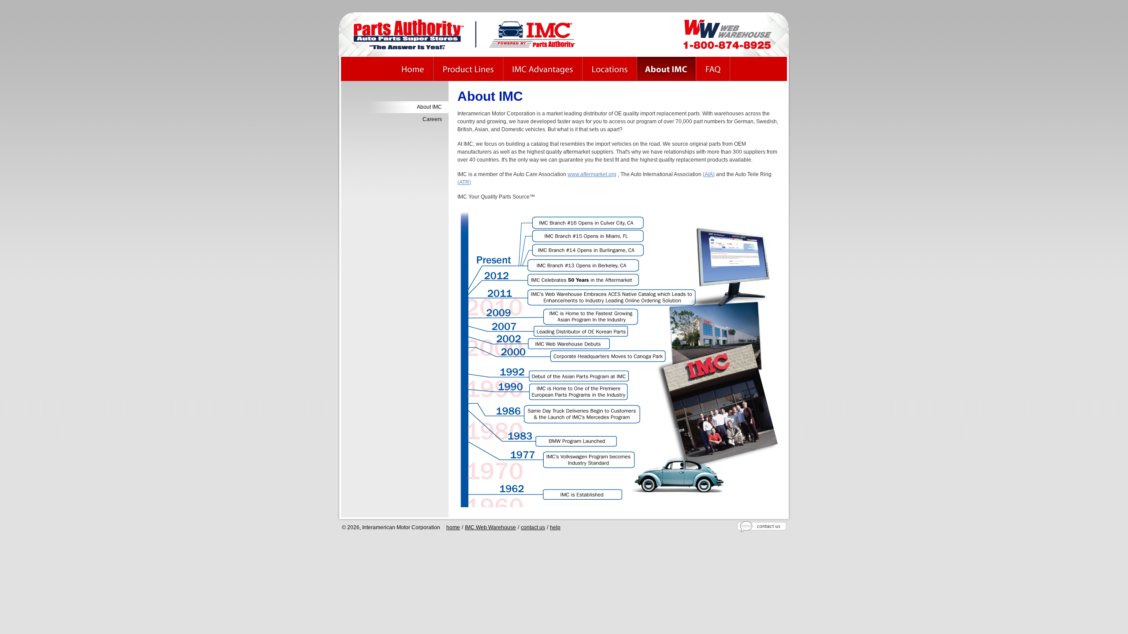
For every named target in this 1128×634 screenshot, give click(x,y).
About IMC (429, 107)
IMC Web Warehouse (490, 527)
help (555, 527)
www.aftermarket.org (592, 174)
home (453, 527)
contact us (533, 527)
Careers (432, 119)
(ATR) (464, 182)
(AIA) (709, 174)
